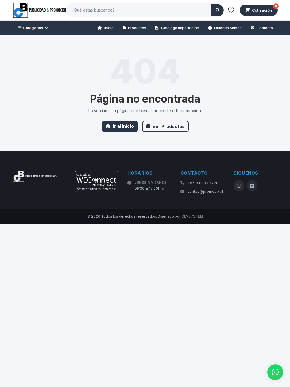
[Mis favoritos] (231, 10)
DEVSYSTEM (192, 216)
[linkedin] (252, 185)
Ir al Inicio (123, 126)
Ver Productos (168, 126)
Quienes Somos (228, 27)
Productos (137, 27)
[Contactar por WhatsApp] (275, 372)
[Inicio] (42, 10)
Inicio (109, 27)
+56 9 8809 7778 (202, 182)
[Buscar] (217, 10)
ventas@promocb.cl (205, 191)
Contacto (265, 27)
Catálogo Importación (180, 27)
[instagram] (239, 185)
